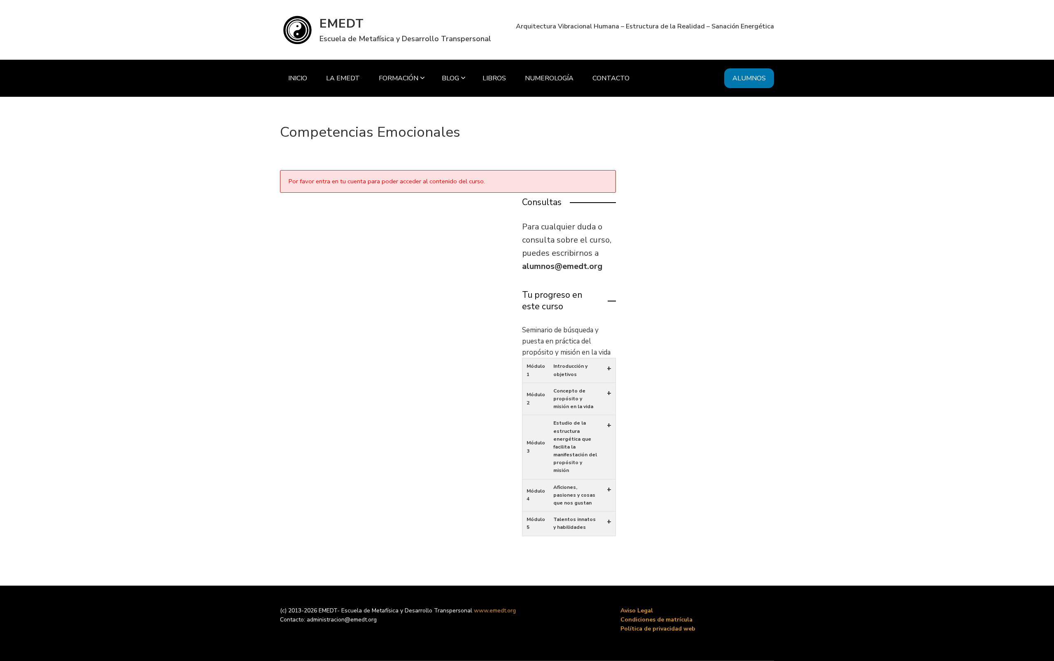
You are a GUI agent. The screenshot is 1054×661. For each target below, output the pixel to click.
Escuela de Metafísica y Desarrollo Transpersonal (405, 39)
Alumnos (749, 78)
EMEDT (341, 23)
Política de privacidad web (657, 629)
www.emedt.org (495, 610)
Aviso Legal (636, 610)
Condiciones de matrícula (656, 620)
